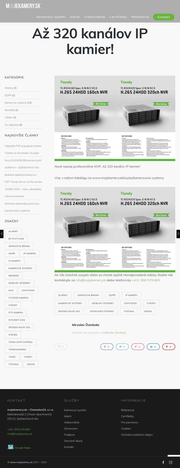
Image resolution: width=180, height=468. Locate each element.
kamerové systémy (20, 268)
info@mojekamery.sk (91, 280)
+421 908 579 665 (146, 280)
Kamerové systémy (16, 102)
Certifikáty (118, 17)
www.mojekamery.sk (21, 462)
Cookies (126, 428)
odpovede (28, 290)
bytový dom (16, 239)
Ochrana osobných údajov (137, 434)
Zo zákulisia (11, 124)
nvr (11, 290)
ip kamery (15, 261)
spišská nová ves (19, 327)
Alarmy (9, 87)
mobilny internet (20, 283)
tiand (12, 357)
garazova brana (19, 246)
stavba (13, 335)
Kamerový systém (51, 17)
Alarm (75, 17)
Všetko (9, 117)
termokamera (17, 349)
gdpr (12, 253)
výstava (14, 364)
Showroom (71, 428)
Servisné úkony (73, 441)
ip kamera (30, 253)
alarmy (13, 231)
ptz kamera (16, 312)
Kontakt (164, 17)
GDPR (8, 95)
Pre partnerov (129, 422)
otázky (13, 305)
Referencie (140, 17)
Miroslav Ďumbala (85, 325)
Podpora (69, 434)
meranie (14, 275)
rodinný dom (17, 320)
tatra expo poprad (21, 342)
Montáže (10, 110)
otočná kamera (18, 298)
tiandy (28, 357)
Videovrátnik (94, 17)
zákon (31, 364)
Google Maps (19, 447)
